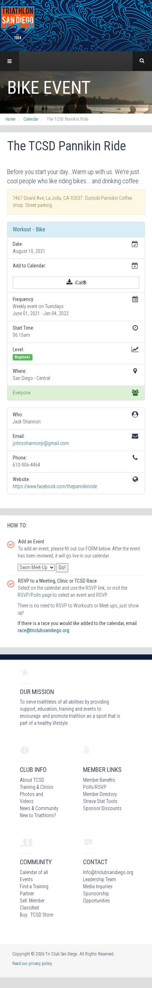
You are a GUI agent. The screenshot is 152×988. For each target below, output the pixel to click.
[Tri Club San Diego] (17, 25)
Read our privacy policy (32, 963)
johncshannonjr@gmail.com (41, 443)
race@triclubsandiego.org (43, 630)
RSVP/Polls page (35, 595)
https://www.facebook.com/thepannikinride (55, 486)
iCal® (80, 282)
